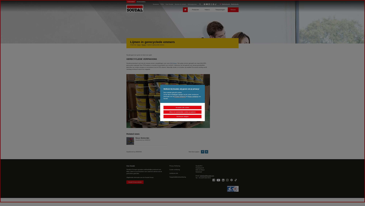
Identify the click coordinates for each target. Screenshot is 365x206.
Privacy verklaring (193, 96)
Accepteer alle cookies (182, 107)
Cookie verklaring (180, 96)
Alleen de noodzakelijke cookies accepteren (182, 112)
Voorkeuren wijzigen (183, 116)
